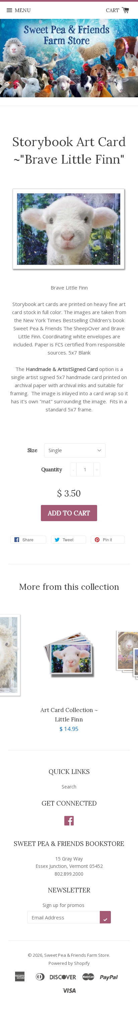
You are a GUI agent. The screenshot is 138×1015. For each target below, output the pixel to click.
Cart (113, 10)
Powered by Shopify (69, 963)
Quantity (51, 469)
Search (69, 786)
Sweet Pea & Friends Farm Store (76, 955)
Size (32, 450)
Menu (22, 10)
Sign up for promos (63, 905)
